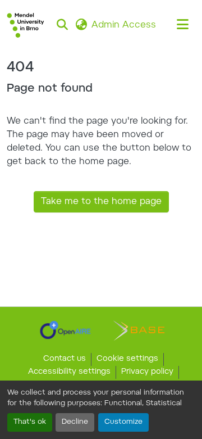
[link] (65, 330)
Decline (75, 422)
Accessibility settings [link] (69, 372)
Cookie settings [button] (127, 359)
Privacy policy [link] (147, 372)
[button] (25, 25)
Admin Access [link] (123, 25)
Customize (123, 422)
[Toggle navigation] (183, 25)
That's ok (29, 422)
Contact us (64, 359)
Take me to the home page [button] (101, 201)
